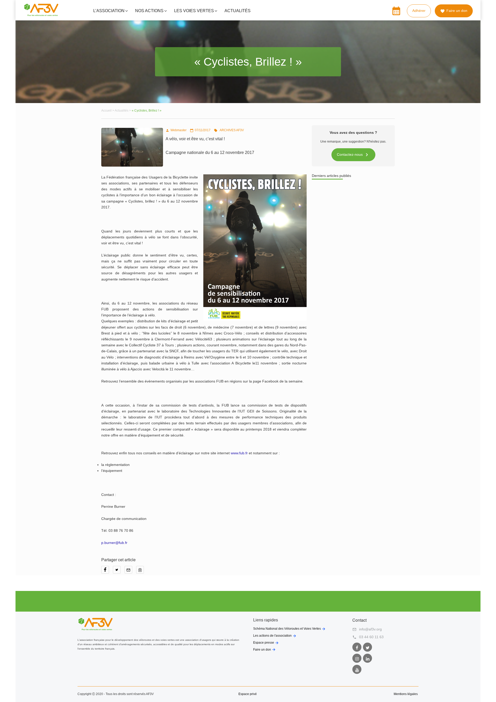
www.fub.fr (239, 453)
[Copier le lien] (141, 571)
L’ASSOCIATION (109, 11)
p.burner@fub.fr (114, 543)
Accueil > (108, 110)
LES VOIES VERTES (194, 11)
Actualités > (123, 110)
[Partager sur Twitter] (119, 571)
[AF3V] (41, 15)
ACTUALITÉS (237, 11)
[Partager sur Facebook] (107, 571)
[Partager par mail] (130, 571)
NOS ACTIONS (149, 11)
